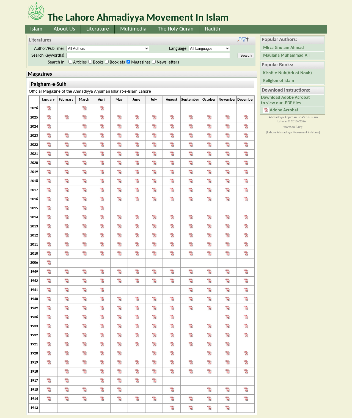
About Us (64, 29)
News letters (168, 62)
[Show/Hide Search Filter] (243, 40)
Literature (97, 29)
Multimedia (133, 29)
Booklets (117, 62)
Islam (36, 29)
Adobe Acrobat (283, 110)
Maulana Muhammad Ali (286, 55)
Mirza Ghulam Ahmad (283, 48)
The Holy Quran (176, 29)
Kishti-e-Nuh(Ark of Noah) (287, 73)
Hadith (212, 29)
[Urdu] (48, 109)
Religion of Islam (278, 81)
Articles (80, 62)
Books (98, 62)
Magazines (141, 62)
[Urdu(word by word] (48, 281)
